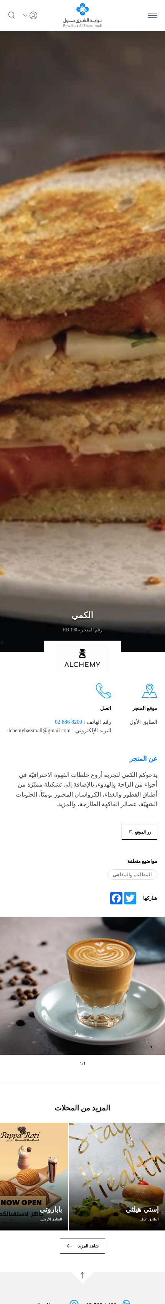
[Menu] (152, 15)
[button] (11, 15)
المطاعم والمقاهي (132, 874)
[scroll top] (82, 1278)
